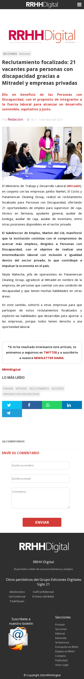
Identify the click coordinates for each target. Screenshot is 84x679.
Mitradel (21, 388)
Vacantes (58, 388)
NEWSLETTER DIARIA (49, 358)
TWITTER (51, 352)
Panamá (8, 388)
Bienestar (24, 53)
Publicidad (61, 660)
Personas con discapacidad (21, 394)
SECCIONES (10, 53)
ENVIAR (42, 522)
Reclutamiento (39, 388)
